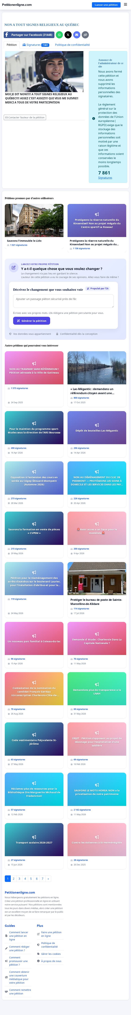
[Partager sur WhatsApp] (59, 34)
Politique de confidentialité (72, 45)
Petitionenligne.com (17, 5)
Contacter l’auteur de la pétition (26, 117)
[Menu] (125, 4)
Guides (10, 926)
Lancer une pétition (106, 4)
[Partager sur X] (68, 34)
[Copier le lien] (85, 34)
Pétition (12, 45)
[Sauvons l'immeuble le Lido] (34, 226)
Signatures (37, 45)
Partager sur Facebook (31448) (31, 35)
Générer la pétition (33, 320)
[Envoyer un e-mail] (76, 34)
